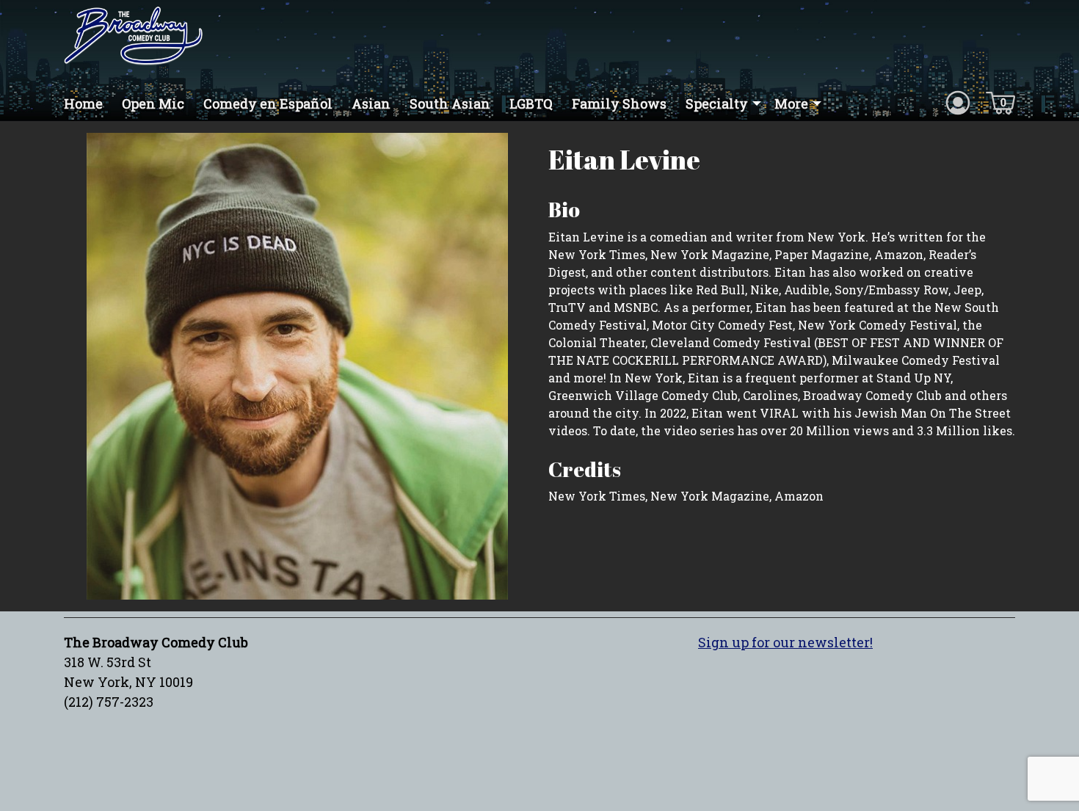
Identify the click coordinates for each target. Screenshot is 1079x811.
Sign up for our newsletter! (785, 642)
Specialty (717, 103)
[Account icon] (958, 102)
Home (83, 103)
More (791, 103)
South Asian (450, 103)
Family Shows (619, 103)
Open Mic (153, 103)
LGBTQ (531, 103)
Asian (371, 103)
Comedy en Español (268, 103)
